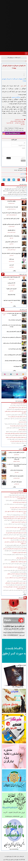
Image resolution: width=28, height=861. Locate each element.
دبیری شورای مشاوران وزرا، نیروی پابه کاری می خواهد (16, 437)
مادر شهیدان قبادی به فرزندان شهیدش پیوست (17, 495)
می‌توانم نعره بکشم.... (22, 429)
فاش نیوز (22, 124)
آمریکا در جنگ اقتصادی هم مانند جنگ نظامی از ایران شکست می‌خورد (14, 591)
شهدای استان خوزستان (19, 123)
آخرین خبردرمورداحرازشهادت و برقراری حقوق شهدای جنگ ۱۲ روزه (14, 555)
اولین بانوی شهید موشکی (21, 187)
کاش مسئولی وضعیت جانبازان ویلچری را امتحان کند (16, 415)
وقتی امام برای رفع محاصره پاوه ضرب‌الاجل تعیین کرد (16, 533)
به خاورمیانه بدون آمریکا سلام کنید (19, 502)
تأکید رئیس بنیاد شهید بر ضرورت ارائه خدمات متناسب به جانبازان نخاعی (15, 528)
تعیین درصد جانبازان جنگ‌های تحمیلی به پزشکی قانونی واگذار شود (15, 412)
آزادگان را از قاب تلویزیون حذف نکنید (19, 576)
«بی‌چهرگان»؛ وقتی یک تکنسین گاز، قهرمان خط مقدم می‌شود (14, 191)
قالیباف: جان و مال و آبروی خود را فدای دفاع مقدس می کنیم (14, 194)
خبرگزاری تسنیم (16, 97)
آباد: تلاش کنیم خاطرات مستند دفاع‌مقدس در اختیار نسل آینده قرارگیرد (15, 542)
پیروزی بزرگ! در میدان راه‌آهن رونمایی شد (18, 507)
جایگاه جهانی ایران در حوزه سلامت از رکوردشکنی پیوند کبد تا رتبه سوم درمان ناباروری (15, 587)
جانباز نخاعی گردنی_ (21, 61)
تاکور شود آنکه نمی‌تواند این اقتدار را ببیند (18, 405)
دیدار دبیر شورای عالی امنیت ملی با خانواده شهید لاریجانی (15, 520)
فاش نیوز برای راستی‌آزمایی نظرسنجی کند (18, 426)
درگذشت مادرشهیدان (19, 120)
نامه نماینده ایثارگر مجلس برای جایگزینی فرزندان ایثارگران (15, 560)
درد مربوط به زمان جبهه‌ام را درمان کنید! (18, 443)
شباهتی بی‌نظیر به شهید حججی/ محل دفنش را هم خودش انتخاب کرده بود (15, 535)
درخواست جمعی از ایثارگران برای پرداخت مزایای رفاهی (15, 583)
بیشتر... (14, 271)
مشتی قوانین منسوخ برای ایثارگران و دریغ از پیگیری (16, 428)
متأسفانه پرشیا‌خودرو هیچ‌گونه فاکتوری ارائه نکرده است (15, 435)
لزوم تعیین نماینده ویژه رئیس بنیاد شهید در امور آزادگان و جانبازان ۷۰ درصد (15, 419)
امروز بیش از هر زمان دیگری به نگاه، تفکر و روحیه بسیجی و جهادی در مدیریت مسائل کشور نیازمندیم (15, 571)
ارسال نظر (23, 160)
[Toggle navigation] (26, 53)
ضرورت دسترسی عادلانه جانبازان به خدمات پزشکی (16, 581)
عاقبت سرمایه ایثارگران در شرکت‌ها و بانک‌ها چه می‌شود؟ (15, 424)
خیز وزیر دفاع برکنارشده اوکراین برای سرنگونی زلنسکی (16, 500)
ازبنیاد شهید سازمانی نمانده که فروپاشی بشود (17, 407)
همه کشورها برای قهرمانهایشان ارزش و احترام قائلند (16, 409)
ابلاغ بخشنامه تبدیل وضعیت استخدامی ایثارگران (16, 574)
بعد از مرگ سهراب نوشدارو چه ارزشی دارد (18, 441)
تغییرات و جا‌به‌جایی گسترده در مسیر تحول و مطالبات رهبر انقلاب (15, 505)
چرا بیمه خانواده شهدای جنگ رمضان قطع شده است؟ (16, 585)
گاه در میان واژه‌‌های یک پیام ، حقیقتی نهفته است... (16, 439)
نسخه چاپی (22, 174)
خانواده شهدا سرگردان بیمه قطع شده (19, 552)
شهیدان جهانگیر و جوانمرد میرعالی (17, 121)
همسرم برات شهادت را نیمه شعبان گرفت (18, 509)
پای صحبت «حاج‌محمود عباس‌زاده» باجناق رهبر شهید (16, 531)
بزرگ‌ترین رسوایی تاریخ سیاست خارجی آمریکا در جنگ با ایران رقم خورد (14, 564)
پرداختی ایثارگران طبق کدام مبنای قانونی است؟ (17, 416)
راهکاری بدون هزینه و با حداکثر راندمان (18, 403)
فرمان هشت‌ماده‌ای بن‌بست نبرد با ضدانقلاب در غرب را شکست (15, 578)
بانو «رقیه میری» (9, 123)
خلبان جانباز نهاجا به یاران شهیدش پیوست (18, 493)
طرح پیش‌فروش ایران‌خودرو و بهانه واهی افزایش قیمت (15, 433)
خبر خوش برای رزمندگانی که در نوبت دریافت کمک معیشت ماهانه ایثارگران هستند (15, 497)
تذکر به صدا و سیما (22, 422)
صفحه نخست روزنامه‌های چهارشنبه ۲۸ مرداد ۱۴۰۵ (16, 515)
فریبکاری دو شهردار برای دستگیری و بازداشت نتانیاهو (16, 431)
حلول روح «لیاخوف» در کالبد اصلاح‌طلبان (18, 561)
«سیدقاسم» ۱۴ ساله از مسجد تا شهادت (18, 522)
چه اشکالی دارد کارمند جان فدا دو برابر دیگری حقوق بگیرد (15, 189)
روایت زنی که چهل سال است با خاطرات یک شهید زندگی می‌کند (15, 512)
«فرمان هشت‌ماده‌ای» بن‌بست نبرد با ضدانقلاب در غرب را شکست (15, 524)
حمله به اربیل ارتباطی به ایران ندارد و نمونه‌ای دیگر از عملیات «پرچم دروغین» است (15, 567)
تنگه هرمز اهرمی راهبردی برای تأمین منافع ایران (17, 192)
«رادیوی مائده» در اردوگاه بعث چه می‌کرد (18, 540)
